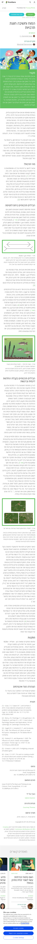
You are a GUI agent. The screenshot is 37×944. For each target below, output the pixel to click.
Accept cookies (18, 928)
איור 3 (21, 462)
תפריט (4, 8)
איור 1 (16, 220)
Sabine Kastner (30, 798)
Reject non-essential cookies (18, 933)
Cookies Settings (18, 937)
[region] (18, 925)
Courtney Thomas (29, 807)
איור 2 (32, 310)
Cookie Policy (25, 923)
